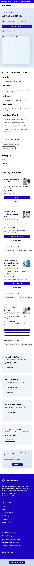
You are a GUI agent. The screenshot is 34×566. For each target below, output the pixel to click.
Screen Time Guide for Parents (11, 545)
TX (14, 12)
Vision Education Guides (9, 532)
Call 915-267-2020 (17, 563)
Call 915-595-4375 (17, 198)
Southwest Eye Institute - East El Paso (11, 214)
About (3, 506)
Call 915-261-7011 (17, 283)
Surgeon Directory (7, 522)
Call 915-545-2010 (17, 330)
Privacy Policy (6, 509)
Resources (5, 519)
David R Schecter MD (13, 404)
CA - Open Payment (7, 512)
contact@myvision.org (14, 459)
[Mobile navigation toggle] (30, 6)
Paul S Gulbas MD (12, 380)
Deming (5, 163)
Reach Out (17, 465)
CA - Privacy (5, 516)
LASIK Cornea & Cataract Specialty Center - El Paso (12, 263)
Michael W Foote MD (13, 429)
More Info (11, 368)
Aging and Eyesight (7, 536)
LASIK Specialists (7, 12)
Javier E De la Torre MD (14, 357)
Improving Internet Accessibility (11, 539)
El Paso (19, 12)
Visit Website (17, 202)
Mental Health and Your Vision (10, 542)
